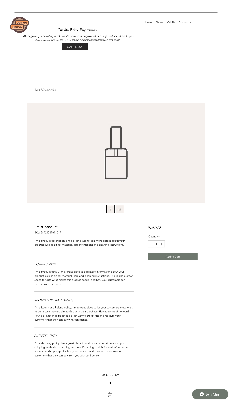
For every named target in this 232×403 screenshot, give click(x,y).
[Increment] (161, 244)
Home (37, 89)
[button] (110, 394)
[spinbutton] (156, 244)
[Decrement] (151, 244)
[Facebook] (110, 383)
